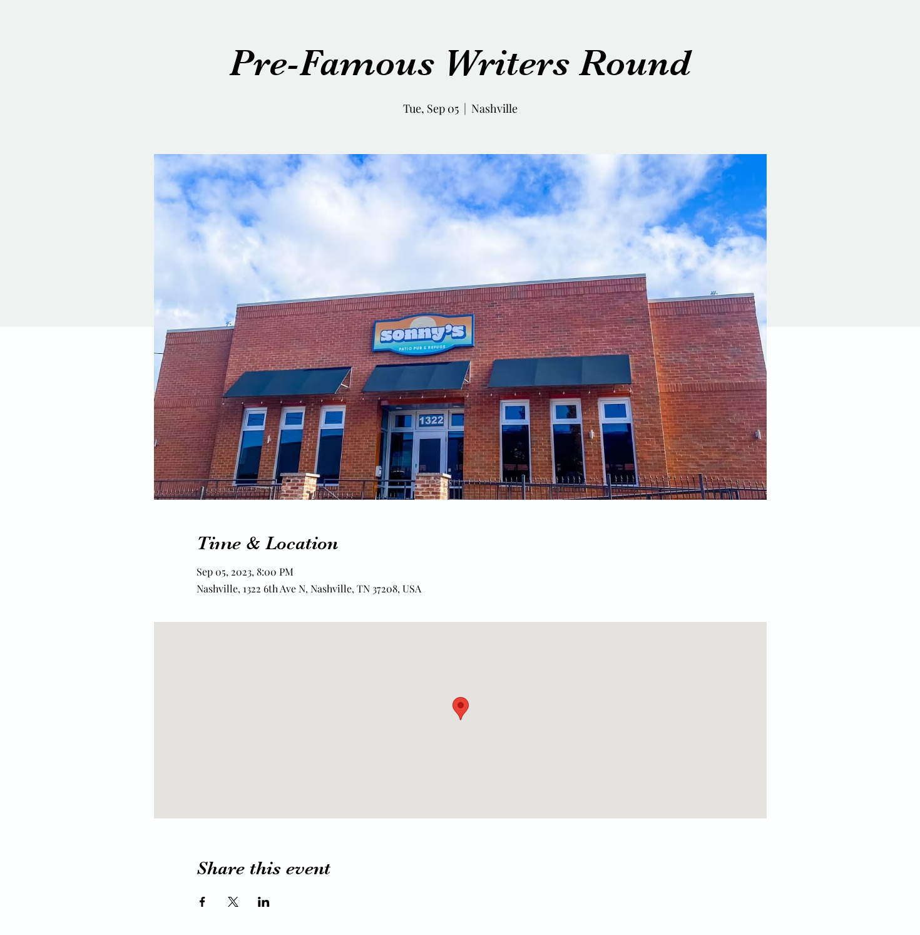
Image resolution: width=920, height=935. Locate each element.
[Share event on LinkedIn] (264, 902)
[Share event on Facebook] (202, 902)
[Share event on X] (233, 902)
